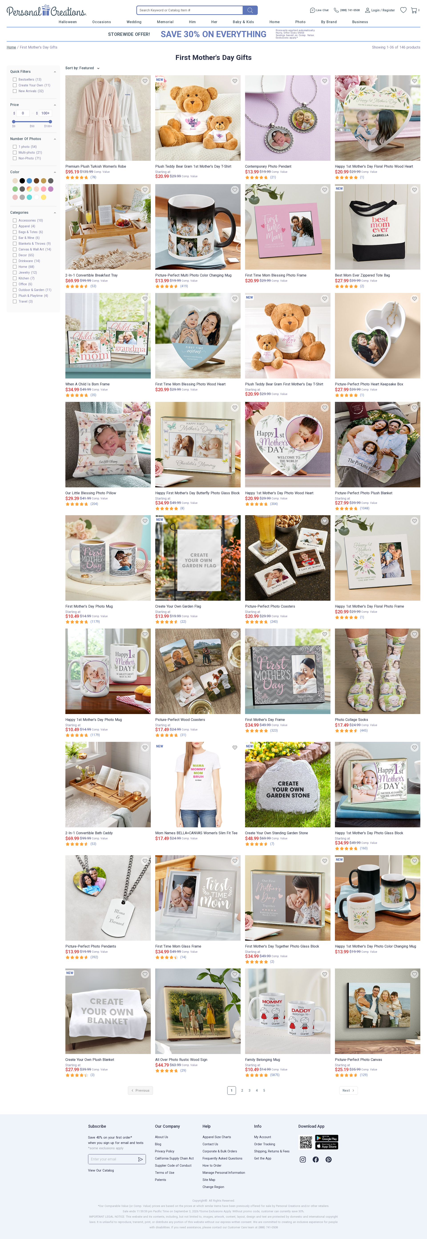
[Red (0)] (15, 198)
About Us (161, 1137)
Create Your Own (34, 85)
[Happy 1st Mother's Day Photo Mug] (108, 671)
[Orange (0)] (36, 189)
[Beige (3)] (15, 181)
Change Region (213, 1187)
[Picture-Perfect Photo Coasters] (287, 558)
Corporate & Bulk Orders (220, 1151)
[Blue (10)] (29, 181)
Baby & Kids (243, 22)
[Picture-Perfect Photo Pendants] (108, 898)
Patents (160, 1180)
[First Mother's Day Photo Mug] (108, 558)
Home (275, 22)
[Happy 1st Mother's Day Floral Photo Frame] (377, 558)
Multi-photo (30, 152)
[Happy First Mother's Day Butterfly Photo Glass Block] (198, 444)
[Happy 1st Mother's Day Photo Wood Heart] (287, 444)
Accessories (30, 220)
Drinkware (29, 261)
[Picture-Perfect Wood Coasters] (198, 671)
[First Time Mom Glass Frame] (198, 898)
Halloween (68, 22)
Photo (300, 22)
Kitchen (26, 278)
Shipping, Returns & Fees (272, 1151)
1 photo (27, 147)
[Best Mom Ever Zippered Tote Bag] (377, 227)
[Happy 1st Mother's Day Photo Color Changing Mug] (377, 898)
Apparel (26, 226)
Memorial (165, 22)
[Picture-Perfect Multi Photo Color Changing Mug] (198, 227)
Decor (26, 255)
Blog (158, 1144)
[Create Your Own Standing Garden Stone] (287, 784)
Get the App (262, 1158)
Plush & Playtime (33, 295)
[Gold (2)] (43, 181)
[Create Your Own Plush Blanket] (108, 1011)
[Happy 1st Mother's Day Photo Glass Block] (377, 784)
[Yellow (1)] (43, 198)
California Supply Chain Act (174, 1158)
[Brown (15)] (36, 181)
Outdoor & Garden (34, 290)
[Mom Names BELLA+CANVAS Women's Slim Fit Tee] (198, 784)
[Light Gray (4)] (22, 189)
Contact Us (210, 1144)
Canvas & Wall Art (34, 249)
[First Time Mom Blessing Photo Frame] (287, 227)
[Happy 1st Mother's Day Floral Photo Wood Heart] (377, 118)
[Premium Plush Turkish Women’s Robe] (108, 118)
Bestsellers (29, 79)
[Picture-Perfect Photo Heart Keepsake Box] (377, 335)
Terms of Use (164, 1172)
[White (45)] (36, 198)
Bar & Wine (28, 238)
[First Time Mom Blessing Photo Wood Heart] (198, 335)
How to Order (212, 1165)
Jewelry (27, 272)
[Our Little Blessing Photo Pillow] (108, 444)
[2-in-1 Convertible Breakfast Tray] (108, 227)
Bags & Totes (30, 232)
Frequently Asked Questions (222, 1158)
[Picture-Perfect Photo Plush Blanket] (377, 444)
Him (192, 22)
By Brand (329, 22)
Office (25, 284)
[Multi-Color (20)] (29, 189)
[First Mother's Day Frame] (287, 671)
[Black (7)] (22, 181)
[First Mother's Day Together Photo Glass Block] (287, 898)
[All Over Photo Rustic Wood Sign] (198, 1011)
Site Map (209, 1180)
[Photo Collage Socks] (377, 671)
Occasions (101, 22)
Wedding (134, 22)
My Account (262, 1137)
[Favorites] (403, 10)
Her (214, 22)
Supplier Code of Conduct (173, 1165)
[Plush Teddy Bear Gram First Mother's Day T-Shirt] (287, 335)
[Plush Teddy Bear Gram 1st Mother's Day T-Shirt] (198, 118)
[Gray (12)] (50, 181)
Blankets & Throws (34, 243)
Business (360, 22)
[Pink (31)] (43, 189)
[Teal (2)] (29, 198)
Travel (25, 301)
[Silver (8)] (22, 198)
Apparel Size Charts (217, 1137)
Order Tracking (264, 1144)
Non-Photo (29, 158)
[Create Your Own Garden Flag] (198, 558)
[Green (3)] (15, 189)
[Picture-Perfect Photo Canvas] (377, 1011)
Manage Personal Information (224, 1172)
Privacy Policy (164, 1151)
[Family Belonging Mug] (287, 1011)
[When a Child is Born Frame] (108, 335)
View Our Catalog (101, 1170)
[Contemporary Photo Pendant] (287, 118)
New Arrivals (30, 91)
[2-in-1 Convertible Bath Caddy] (108, 784)
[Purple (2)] (50, 189)
